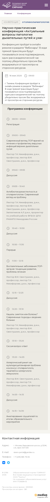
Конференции (24, 13)
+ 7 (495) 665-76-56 (22, 457)
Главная (8, 13)
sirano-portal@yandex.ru (24, 452)
